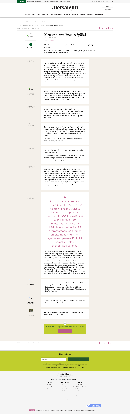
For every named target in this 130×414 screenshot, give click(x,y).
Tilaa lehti (21, 1)
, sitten (51, 25)
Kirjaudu (108, 6)
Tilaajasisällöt (98, 14)
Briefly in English (79, 393)
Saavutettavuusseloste (65, 1)
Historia (80, 390)
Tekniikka (50, 390)
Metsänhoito (28, 21)
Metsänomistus (50, 386)
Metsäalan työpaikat (86, 14)
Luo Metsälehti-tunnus (107, 10)
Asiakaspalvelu (30, 1)
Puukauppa (50, 388)
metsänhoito (52, 40)
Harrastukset (50, 393)
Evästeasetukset (71, 410)
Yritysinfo (79, 384)
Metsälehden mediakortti (79, 386)
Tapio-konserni (79, 395)
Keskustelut (45, 14)
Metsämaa (75, 14)
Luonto (50, 395)
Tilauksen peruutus (79, 388)
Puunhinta (66, 14)
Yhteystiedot (46, 1)
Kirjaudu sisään (65, 331)
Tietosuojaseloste (54, 1)
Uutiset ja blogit (30, 14)
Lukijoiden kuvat (56, 14)
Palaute (57, 410)
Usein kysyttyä (63, 410)
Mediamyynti (38, 1)
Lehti (38, 14)
